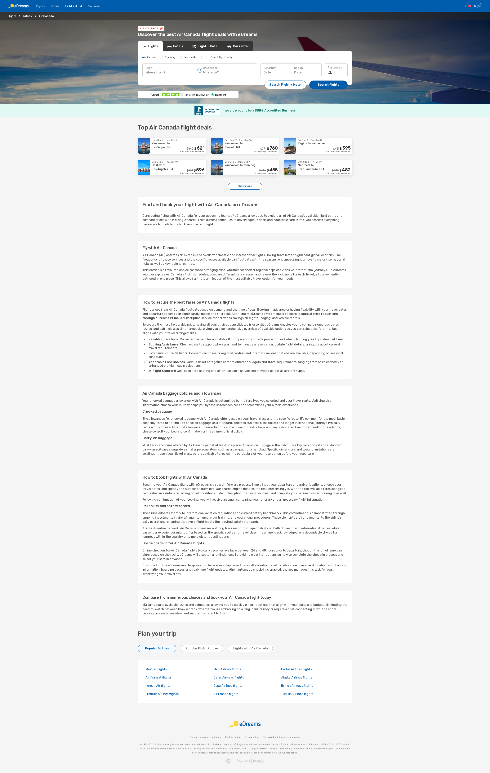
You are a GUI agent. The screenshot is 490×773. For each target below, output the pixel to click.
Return (298, 68)
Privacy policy (252, 737)
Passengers (335, 67)
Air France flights (225, 694)
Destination (210, 68)
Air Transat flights (158, 677)
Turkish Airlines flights (297, 694)
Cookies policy (232, 737)
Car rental (94, 6)
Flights (40, 6)
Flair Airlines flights (227, 669)
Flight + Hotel (73, 6)
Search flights (328, 84)
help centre (291, 753)
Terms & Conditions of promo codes (281, 737)
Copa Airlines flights (227, 685)
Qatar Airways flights (228, 677)
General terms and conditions (205, 737)
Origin (149, 68)
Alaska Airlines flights (296, 677)
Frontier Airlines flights (162, 694)
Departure (270, 68)
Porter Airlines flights (296, 669)
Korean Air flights (157, 685)
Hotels (55, 6)
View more (245, 186)
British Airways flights (297, 685)
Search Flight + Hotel (285, 84)
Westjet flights (156, 669)
